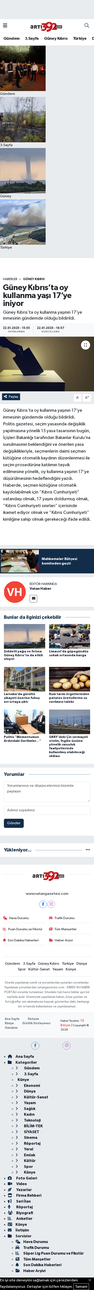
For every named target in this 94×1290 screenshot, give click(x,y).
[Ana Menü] (5, 26)
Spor (22, 969)
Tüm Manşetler (65, 929)
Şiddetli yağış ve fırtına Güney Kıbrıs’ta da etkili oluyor (23, 655)
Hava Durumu (19, 918)
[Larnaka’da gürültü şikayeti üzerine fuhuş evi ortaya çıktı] (24, 679)
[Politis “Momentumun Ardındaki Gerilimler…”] (24, 722)
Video (21, 1184)
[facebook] (35, 1046)
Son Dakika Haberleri (23, 940)
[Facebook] (43, 904)
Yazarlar (24, 1190)
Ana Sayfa (12, 1019)
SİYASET (31, 1132)
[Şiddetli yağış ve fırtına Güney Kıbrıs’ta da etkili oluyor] (24, 636)
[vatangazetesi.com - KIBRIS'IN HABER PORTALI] (45, 26)
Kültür (29, 1161)
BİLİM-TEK (33, 1126)
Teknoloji (32, 1120)
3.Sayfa (32, 39)
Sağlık (29, 1109)
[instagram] (66, 1046)
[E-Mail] (33, 598)
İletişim (33, 1019)
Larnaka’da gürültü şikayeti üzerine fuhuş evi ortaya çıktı (22, 698)
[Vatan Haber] (15, 592)
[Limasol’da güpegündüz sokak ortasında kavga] (69, 636)
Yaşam (57, 969)
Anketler (24, 1219)
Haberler (10, 279)
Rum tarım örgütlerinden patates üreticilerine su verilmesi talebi (69, 698)
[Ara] (86, 26)
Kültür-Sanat (39, 969)
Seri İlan (23, 1201)
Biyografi (24, 1213)
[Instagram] (51, 904)
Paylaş (13, 396)
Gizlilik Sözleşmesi (36, 1023)
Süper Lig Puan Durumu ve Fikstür (53, 1253)
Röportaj (31, 1143)
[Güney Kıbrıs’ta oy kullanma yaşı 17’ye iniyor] (47, 364)
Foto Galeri (26, 1178)
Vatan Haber (40, 588)
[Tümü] (88, 850)
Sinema (30, 1138)
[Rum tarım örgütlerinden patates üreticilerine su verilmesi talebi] (69, 679)
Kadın (29, 1114)
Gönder (14, 823)
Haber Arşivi (64, 940)
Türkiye (80, 39)
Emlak (29, 1155)
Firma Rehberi (28, 1195)
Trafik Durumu (64, 918)
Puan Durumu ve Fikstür (25, 929)
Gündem (11, 39)
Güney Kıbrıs (56, 39)
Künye (71, 969)
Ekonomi (31, 1086)
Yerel (28, 1149)
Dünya (81, 964)
